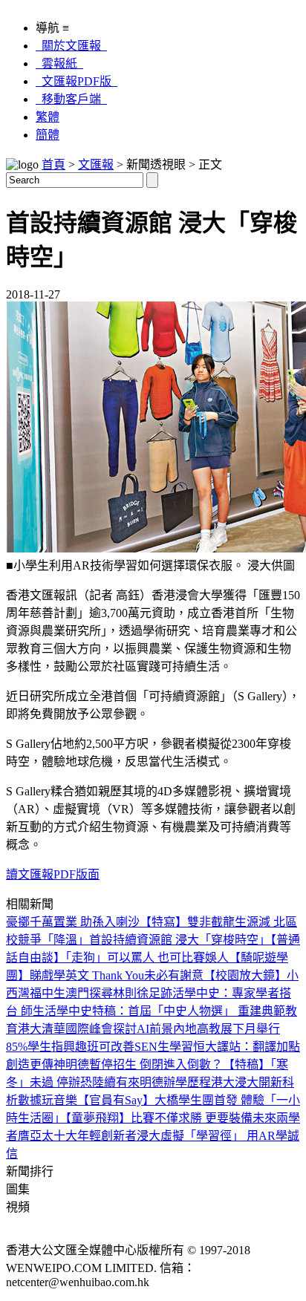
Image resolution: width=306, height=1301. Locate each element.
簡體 (47, 134)
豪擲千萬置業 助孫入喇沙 (73, 922)
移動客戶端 (71, 99)
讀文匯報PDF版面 (53, 874)
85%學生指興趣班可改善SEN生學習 (99, 1046)
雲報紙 (59, 63)
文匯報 (96, 164)
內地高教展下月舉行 (226, 1029)
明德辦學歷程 (175, 1082)
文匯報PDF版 (76, 81)
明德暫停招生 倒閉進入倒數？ (144, 1064)
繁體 (47, 117)
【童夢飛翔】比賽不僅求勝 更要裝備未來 (170, 1118)
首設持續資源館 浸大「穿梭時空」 (179, 939)
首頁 (53, 164)
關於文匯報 (71, 45)
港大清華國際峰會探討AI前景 (95, 1029)
